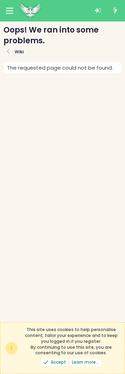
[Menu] (9, 10)
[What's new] (115, 11)
